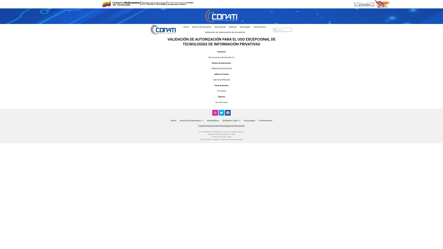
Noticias (233, 27)
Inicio (186, 27)
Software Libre (230, 120)
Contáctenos (259, 27)
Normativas (220, 27)
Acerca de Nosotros (201, 27)
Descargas (245, 27)
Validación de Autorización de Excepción (225, 32)
